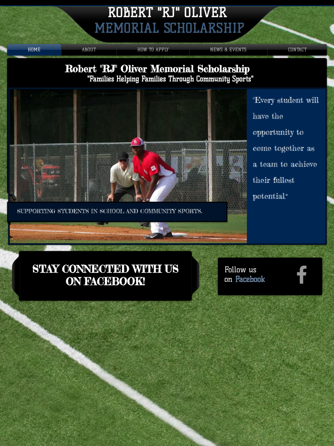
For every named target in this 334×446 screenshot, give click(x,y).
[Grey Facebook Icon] (302, 275)
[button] (167, 166)
